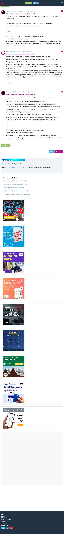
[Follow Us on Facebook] (7, 528)
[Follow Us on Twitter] (3, 528)
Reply (9, 31)
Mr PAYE (20, 11)
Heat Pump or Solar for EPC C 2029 (14, 187)
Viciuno (8, 51)
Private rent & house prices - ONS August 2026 (17, 194)
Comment (59, 151)
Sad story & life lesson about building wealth (16, 184)
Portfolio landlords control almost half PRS (15, 181)
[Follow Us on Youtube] (11, 528)
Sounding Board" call (12, 167)
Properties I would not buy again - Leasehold (16, 191)
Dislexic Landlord (11, 11)
